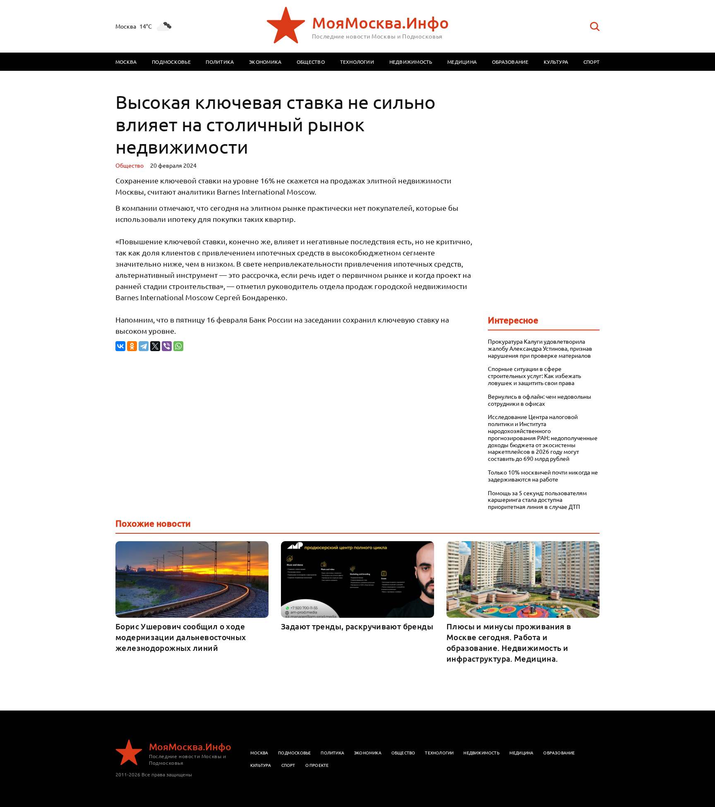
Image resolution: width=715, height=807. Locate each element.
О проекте (317, 765)
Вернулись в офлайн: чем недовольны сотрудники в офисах (539, 400)
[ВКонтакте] (120, 346)
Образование (510, 61)
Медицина (462, 61)
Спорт (591, 61)
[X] (155, 346)
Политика (220, 61)
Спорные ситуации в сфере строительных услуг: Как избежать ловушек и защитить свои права (534, 375)
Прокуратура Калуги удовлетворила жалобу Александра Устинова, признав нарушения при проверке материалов (540, 348)
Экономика (265, 61)
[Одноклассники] (132, 346)
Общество (311, 61)
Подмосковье (171, 61)
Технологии (357, 61)
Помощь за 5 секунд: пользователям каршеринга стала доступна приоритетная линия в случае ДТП (537, 499)
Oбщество (129, 165)
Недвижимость (410, 61)
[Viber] (167, 346)
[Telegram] (144, 346)
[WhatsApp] (178, 346)
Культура (556, 61)
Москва (126, 61)
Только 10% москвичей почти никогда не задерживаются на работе (543, 476)
